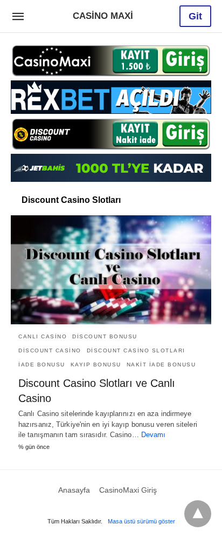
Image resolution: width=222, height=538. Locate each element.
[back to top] (197, 513)
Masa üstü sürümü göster (141, 521)
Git (195, 16)
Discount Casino (49, 350)
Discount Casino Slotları (136, 350)
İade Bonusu (41, 364)
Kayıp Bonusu (96, 364)
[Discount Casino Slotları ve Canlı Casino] (111, 269)
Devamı (153, 435)
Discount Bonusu (104, 336)
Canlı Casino (42, 336)
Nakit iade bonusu (161, 364)
